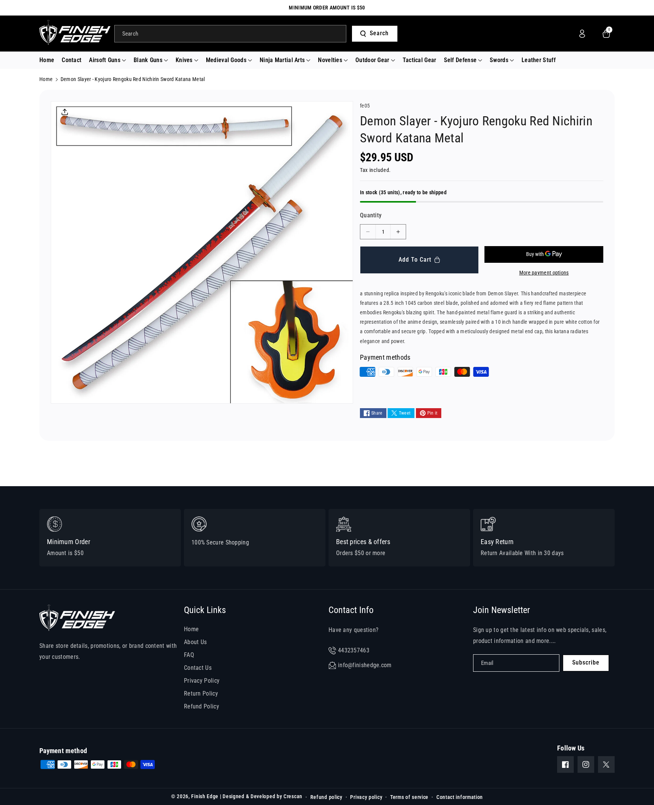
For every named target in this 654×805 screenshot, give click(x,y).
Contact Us (198, 667)
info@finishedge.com (365, 665)
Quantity (371, 215)
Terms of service (409, 797)
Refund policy (326, 797)
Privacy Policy (202, 680)
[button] (107, 60)
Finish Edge (204, 796)
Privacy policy (366, 797)
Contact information (459, 797)
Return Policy (201, 693)
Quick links (205, 610)
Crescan (292, 796)
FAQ (189, 654)
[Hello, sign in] (582, 33)
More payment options (544, 273)
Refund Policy (201, 706)
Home (46, 79)
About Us (195, 642)
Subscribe (586, 662)
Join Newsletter (501, 610)
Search (379, 33)
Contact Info (351, 610)
